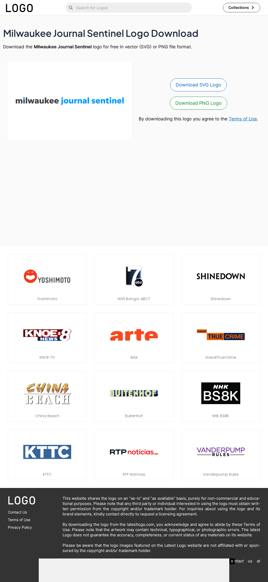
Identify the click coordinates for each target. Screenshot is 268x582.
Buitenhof (134, 415)
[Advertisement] (134, 194)
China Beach (47, 415)
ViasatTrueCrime (220, 357)
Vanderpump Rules (221, 474)
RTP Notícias (134, 474)
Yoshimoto (47, 298)
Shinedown (220, 298)
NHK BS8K (220, 415)
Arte (134, 357)
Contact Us (17, 512)
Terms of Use (243, 118)
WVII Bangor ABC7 (134, 298)
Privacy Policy (20, 527)
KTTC (47, 474)
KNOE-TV (47, 357)
